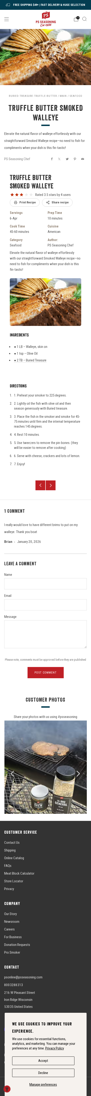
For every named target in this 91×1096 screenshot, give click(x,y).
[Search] (84, 19)
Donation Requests (17, 945)
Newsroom (11, 921)
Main (63, 95)
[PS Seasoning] (46, 19)
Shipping (10, 850)
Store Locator (13, 881)
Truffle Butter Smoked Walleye (32, 181)
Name (8, 575)
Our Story (10, 914)
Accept (43, 1061)
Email (7, 596)
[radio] (12, 195)
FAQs (7, 866)
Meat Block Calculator (19, 873)
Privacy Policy (54, 1048)
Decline (43, 1073)
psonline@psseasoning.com (23, 977)
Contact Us (12, 842)
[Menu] (6, 19)
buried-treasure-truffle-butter (33, 95)
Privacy (9, 889)
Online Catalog (14, 858)
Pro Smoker (12, 952)
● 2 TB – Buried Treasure (30, 360)
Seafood (76, 95)
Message (10, 617)
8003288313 (13, 985)
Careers (9, 929)
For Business (13, 937)
